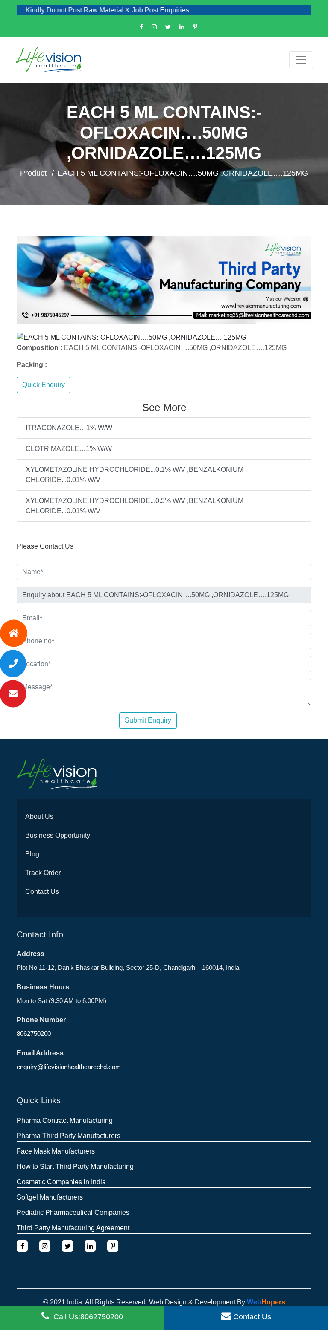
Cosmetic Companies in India (61, 1181)
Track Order (43, 872)
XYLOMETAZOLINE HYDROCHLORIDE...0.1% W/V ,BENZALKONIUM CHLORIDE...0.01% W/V (134, 474)
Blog (32, 854)
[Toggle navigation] (301, 59)
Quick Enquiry (43, 384)
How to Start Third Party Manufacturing (75, 1166)
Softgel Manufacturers (50, 1197)
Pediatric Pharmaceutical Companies (73, 1212)
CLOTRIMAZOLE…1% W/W (69, 448)
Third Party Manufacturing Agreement (73, 1228)
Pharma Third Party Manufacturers (68, 1135)
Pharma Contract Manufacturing (65, 1120)
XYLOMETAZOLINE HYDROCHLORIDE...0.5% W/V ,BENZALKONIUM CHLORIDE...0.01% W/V (134, 506)
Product (33, 173)
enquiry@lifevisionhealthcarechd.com (69, 1066)
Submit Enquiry (148, 720)
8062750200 (34, 1033)
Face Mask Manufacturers (56, 1151)
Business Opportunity (57, 835)
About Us (39, 816)
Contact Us (42, 891)
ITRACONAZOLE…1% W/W (69, 427)
